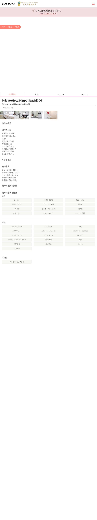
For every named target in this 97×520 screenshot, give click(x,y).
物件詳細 (12, 94)
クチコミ (85, 94)
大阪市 (17, 27)
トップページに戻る (47, 13)
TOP (3, 27)
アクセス (60, 94)
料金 (36, 94)
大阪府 (10, 27)
